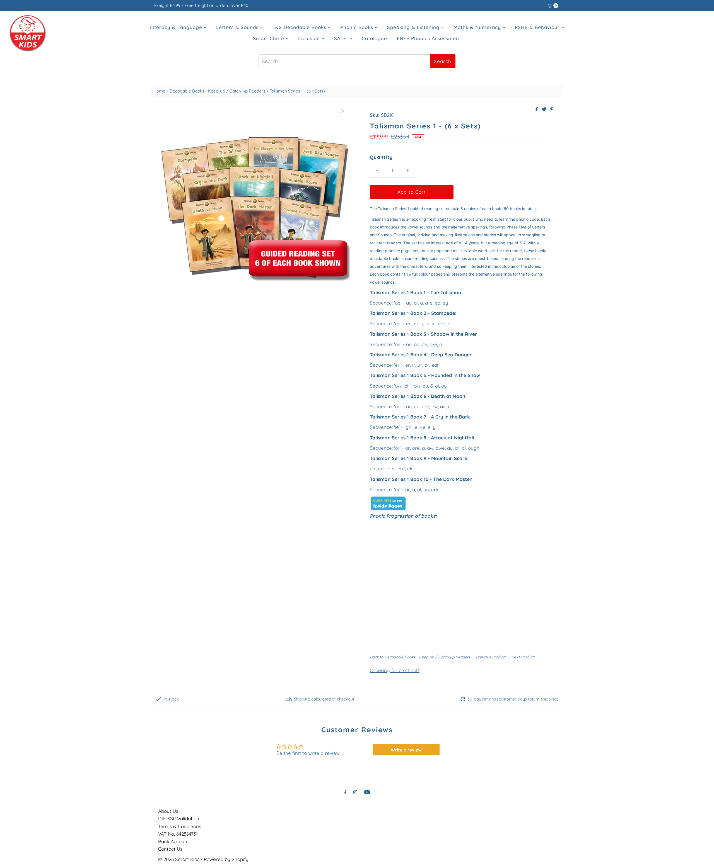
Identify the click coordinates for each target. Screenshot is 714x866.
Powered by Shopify (226, 859)
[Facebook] (345, 792)
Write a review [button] (406, 750)
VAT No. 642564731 (178, 834)
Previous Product (491, 657)
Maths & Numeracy (478, 27)
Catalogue (374, 38)
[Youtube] (367, 792)
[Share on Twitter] (544, 109)
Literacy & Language (177, 27)
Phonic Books (357, 27)
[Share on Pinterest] (551, 109)
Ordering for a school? (394, 670)
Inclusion (310, 38)
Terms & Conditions (179, 826)
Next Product (523, 657)
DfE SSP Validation (178, 818)
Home (159, 91)
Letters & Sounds (238, 27)
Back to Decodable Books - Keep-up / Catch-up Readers (420, 657)
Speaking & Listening (414, 27)
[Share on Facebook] (537, 109)
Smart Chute (269, 38)
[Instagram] (355, 792)
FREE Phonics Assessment (429, 38)
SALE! (341, 38)
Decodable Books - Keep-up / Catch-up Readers (217, 91)
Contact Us (170, 849)
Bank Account (173, 841)
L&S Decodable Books (300, 27)
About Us (168, 811)
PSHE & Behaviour (538, 27)
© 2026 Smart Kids (178, 859)
